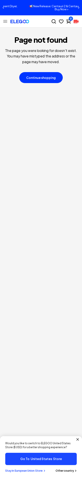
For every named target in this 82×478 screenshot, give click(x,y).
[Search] (54, 21)
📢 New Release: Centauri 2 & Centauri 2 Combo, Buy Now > (45, 7)
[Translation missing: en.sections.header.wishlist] (61, 21)
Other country (65, 470)
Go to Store (41, 459)
